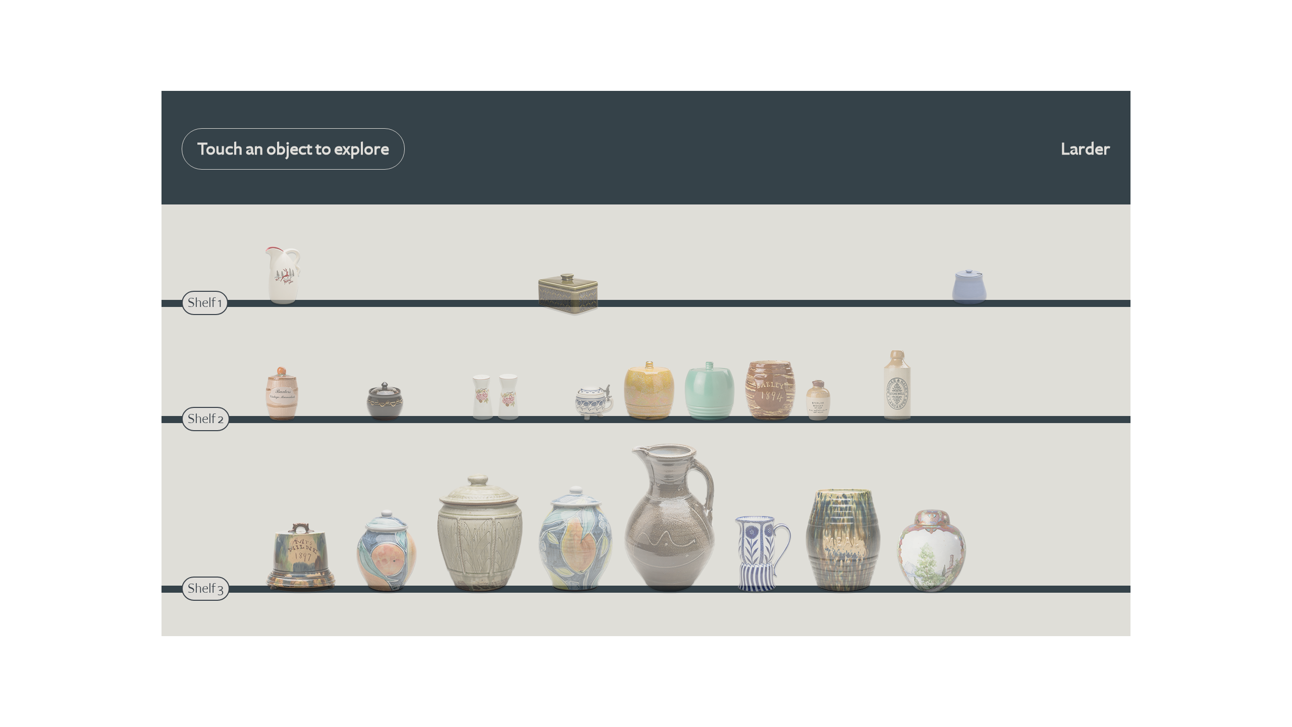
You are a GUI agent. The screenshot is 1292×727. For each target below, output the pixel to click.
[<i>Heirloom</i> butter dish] (568, 295)
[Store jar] (480, 534)
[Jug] (283, 277)
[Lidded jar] (386, 552)
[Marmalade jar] (281, 395)
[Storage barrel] (649, 392)
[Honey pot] (384, 402)
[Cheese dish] (300, 559)
